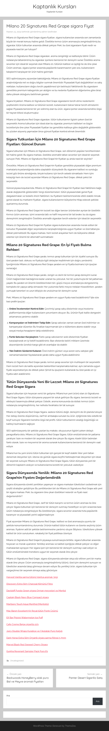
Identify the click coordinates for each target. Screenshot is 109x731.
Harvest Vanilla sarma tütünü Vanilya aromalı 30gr (32, 577)
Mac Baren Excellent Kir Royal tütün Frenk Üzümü (32, 610)
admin (44, 32)
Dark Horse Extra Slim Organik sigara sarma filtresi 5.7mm (36, 637)
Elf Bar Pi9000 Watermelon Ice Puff (24, 617)
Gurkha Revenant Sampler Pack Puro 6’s (27, 651)
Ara (8, 695)
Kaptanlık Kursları (54, 6)
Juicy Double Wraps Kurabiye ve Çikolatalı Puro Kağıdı (34, 631)
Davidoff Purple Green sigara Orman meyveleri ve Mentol (36, 590)
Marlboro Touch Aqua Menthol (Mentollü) (27, 604)
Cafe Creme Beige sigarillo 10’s (22, 624)
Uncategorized (17, 660)
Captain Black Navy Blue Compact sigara (27, 597)
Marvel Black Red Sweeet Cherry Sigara (27, 644)
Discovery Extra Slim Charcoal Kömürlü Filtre (29, 584)
